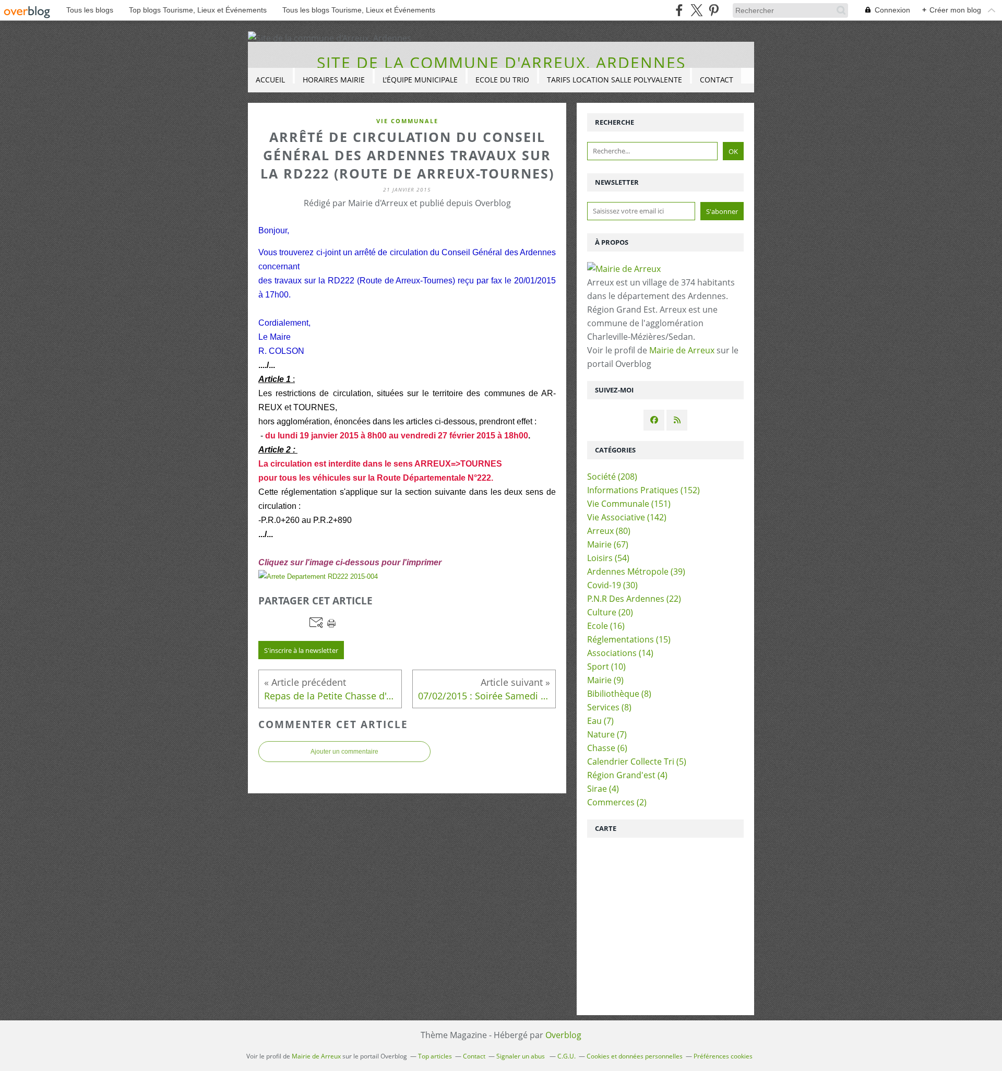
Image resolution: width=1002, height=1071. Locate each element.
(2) (617, 802)
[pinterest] (713, 10)
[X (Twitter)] (696, 10)
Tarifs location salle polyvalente (614, 80)
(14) (620, 653)
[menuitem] (270, 80)
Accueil (270, 80)
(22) (634, 598)
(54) (608, 558)
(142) (626, 517)
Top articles (435, 1056)
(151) (629, 503)
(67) (607, 544)
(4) (627, 775)
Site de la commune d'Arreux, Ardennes (501, 62)
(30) (612, 585)
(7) (600, 721)
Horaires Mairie (334, 80)
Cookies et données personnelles (635, 1056)
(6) (607, 748)
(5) (636, 761)
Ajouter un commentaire (344, 751)
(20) (610, 612)
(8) (619, 693)
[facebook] (679, 10)
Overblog (563, 1035)
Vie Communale (407, 121)
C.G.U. (566, 1056)
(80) (608, 531)
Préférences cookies (723, 1056)
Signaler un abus (521, 1056)
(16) (606, 626)
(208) (612, 476)
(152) (643, 490)
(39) (636, 571)
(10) (606, 666)
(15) (629, 639)
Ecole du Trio (502, 80)
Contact (716, 80)
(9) (605, 680)
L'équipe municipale (420, 80)
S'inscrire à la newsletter (301, 650)
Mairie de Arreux (681, 350)
